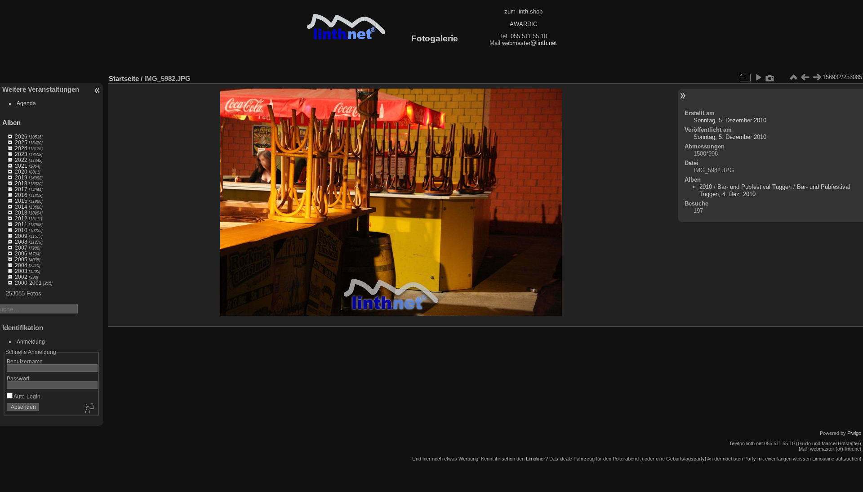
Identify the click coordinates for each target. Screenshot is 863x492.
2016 (21, 195)
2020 (21, 171)
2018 (21, 183)
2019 (21, 177)
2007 (21, 247)
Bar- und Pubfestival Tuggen (754, 186)
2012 (21, 218)
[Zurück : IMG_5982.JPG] (805, 77)
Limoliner (535, 458)
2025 (21, 142)
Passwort (18, 378)
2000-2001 (28, 283)
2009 (21, 236)
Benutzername (25, 361)
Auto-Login (26, 396)
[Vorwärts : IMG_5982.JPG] (817, 77)
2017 (21, 189)
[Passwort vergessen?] (89, 409)
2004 (21, 265)
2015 (21, 201)
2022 (21, 160)
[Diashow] (758, 77)
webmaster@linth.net (529, 43)
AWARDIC (523, 24)
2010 (21, 230)
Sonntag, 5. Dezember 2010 (730, 120)
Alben (11, 122)
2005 (21, 259)
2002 (21, 277)
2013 (21, 212)
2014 (21, 207)
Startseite (124, 78)
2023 (21, 154)
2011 (21, 224)
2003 (21, 271)
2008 (21, 242)
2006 (21, 253)
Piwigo (854, 433)
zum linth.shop (523, 11)
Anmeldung (31, 341)
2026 (21, 136)
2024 (21, 148)
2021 (21, 166)
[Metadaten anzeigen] (770, 77)
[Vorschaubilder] (793, 77)
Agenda (26, 103)
